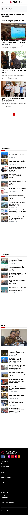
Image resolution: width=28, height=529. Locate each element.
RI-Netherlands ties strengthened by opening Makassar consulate (16, 410)
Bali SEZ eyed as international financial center (13, 99)
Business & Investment (7, 475)
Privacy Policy (4, 495)
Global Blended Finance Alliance (10, 9)
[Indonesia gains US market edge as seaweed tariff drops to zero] (4, 197)
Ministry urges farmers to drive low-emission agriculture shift (14, 41)
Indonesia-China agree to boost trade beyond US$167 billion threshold (17, 381)
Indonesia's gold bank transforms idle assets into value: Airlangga (16, 352)
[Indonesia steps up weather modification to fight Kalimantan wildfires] (4, 367)
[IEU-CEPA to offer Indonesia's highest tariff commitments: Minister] (14, 337)
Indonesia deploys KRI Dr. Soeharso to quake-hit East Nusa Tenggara (16, 260)
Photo (2, 482)
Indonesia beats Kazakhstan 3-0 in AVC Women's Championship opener (17, 289)
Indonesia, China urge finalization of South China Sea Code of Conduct (16, 154)
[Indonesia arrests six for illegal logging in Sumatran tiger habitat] (4, 183)
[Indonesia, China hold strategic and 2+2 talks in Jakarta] (4, 176)
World (2, 472)
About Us (3, 500)
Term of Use (4, 492)
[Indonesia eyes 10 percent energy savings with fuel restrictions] (4, 218)
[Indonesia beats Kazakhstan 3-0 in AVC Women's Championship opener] (4, 289)
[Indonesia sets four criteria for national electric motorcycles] (4, 212)
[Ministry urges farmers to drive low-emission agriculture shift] (13, 31)
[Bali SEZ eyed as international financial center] (13, 89)
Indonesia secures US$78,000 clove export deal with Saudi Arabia (17, 161)
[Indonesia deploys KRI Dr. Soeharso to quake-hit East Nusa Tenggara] (4, 261)
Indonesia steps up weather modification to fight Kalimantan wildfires (17, 367)
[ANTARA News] (15, 2)
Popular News (5, 148)
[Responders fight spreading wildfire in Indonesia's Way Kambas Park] (4, 282)
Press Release (5, 485)
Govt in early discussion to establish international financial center (14, 70)
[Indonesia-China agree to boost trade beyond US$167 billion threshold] (4, 381)
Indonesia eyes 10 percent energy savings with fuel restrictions (16, 218)
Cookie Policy (4, 497)
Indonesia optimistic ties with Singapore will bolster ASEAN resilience (17, 169)
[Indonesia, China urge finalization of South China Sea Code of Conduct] (4, 155)
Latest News (5, 254)
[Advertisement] (14, 132)
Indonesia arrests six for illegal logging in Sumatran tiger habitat (17, 183)
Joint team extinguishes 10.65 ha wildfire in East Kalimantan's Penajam (17, 204)
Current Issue (5, 470)
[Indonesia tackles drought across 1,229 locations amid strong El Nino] (4, 268)
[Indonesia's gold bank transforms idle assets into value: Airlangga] (4, 353)
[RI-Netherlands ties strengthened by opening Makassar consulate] (4, 410)
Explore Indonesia (6, 477)
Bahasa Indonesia (6, 490)
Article (3, 480)
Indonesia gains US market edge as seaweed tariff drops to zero (17, 197)
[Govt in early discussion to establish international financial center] (13, 59)
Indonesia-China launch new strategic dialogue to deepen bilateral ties (17, 388)
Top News (4, 325)
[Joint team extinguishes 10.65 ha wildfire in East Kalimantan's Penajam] (4, 204)
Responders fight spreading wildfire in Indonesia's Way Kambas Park (17, 282)
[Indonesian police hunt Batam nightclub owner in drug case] (4, 190)
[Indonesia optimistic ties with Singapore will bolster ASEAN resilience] (4, 169)
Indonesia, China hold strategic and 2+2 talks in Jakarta (16, 176)
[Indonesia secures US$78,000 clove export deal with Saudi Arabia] (4, 162)
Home (5, 8)
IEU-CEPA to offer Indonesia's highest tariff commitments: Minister (13, 346)
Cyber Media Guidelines (7, 502)
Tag (9, 8)
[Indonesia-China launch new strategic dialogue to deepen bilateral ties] (4, 389)
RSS (2, 505)
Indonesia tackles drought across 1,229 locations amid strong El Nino (16, 267)
